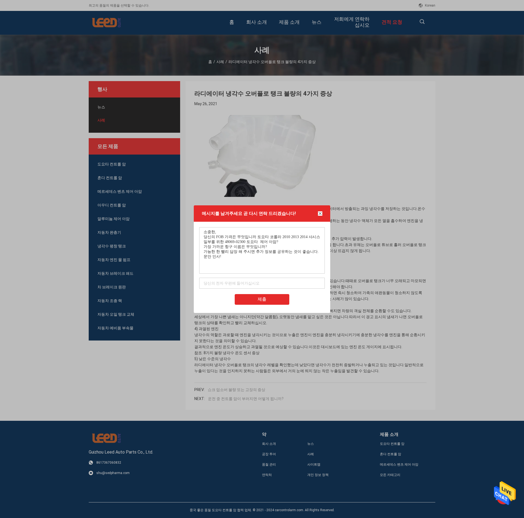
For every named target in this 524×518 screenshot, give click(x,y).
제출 (262, 299)
